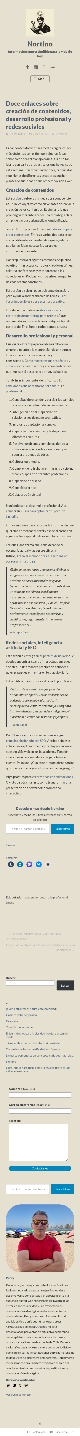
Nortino (40, 43)
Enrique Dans (20, 632)
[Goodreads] (44, 66)
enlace (10, 902)
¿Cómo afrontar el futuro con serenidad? (31, 1008)
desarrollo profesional (54, 897)
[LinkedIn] (36, 66)
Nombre (22, 1088)
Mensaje (15, 1120)
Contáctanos (40, 1168)
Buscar (11, 978)
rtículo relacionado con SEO (27, 741)
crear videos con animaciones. (53, 777)
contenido (31, 897)
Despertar (12, 1021)
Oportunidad (17, 133)
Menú (41, 79)
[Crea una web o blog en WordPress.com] (40, 1423)
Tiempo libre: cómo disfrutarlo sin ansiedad (33, 1043)
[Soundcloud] (52, 66)
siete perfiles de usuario (52, 656)
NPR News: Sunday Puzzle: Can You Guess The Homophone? (33, 936)
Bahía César (19, 724)
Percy (10, 1278)
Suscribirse (63, 828)
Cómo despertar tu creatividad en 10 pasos (33, 1049)
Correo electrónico (29, 1104)
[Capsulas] (27, 66)
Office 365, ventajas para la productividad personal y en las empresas (40, 947)
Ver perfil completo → (20, 1394)
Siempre (11, 1061)
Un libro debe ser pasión (21, 1015)
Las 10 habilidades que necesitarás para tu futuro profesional (35, 385)
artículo (18, 198)
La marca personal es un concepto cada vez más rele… (40, 1055)
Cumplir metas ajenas (19, 1027)
